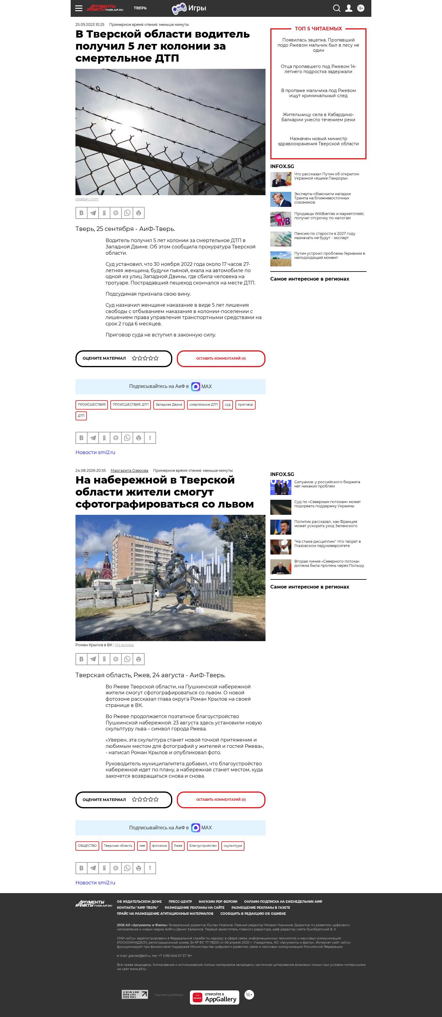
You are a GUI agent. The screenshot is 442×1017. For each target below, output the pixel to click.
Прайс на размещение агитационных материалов (165, 914)
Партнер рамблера (169, 995)
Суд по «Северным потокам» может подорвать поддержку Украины (327, 504)
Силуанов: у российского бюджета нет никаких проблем (327, 484)
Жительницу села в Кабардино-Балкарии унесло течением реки (318, 117)
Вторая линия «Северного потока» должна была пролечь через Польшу (329, 563)
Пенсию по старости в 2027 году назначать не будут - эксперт (324, 236)
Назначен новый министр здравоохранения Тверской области (318, 141)
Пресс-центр (180, 902)
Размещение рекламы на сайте (195, 908)
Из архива (124, 645)
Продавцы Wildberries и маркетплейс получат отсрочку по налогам (329, 216)
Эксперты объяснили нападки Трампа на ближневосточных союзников (322, 198)
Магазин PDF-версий (218, 902)
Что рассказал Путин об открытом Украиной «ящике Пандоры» (326, 176)
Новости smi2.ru (95, 452)
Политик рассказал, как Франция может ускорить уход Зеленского (326, 524)
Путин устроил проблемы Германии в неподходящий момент (329, 255)
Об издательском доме (139, 902)
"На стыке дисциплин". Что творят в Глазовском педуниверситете (327, 543)
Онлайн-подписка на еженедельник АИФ (283, 902)
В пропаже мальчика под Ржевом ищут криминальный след (318, 93)
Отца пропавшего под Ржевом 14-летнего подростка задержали (318, 69)
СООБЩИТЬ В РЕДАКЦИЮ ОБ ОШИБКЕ (253, 914)
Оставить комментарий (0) (221, 359)
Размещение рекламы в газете (261, 908)
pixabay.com (87, 199)
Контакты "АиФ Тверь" (137, 908)
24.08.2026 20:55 (90, 470)
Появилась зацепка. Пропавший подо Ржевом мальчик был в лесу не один (318, 45)
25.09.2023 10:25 (89, 24)
